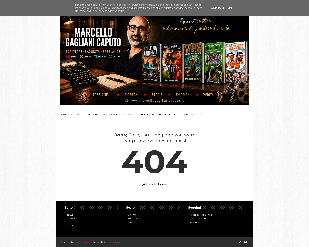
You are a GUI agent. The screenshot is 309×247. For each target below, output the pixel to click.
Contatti (70, 225)
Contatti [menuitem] (198, 114)
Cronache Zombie (200, 218)
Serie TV (132, 218)
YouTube (195, 222)
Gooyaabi (114, 242)
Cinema (132, 214)
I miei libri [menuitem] (93, 114)
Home (69, 214)
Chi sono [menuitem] (76, 114)
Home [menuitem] (63, 114)
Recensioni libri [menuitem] (113, 114)
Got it (231, 8)
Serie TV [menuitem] (170, 114)
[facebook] (234, 242)
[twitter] (239, 242)
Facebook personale (201, 214)
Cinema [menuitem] (132, 114)
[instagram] (245, 242)
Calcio (131, 222)
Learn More (217, 8)
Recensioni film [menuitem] (151, 114)
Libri (68, 222)
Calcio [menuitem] (184, 114)
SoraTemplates (82, 242)
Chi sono (71, 218)
